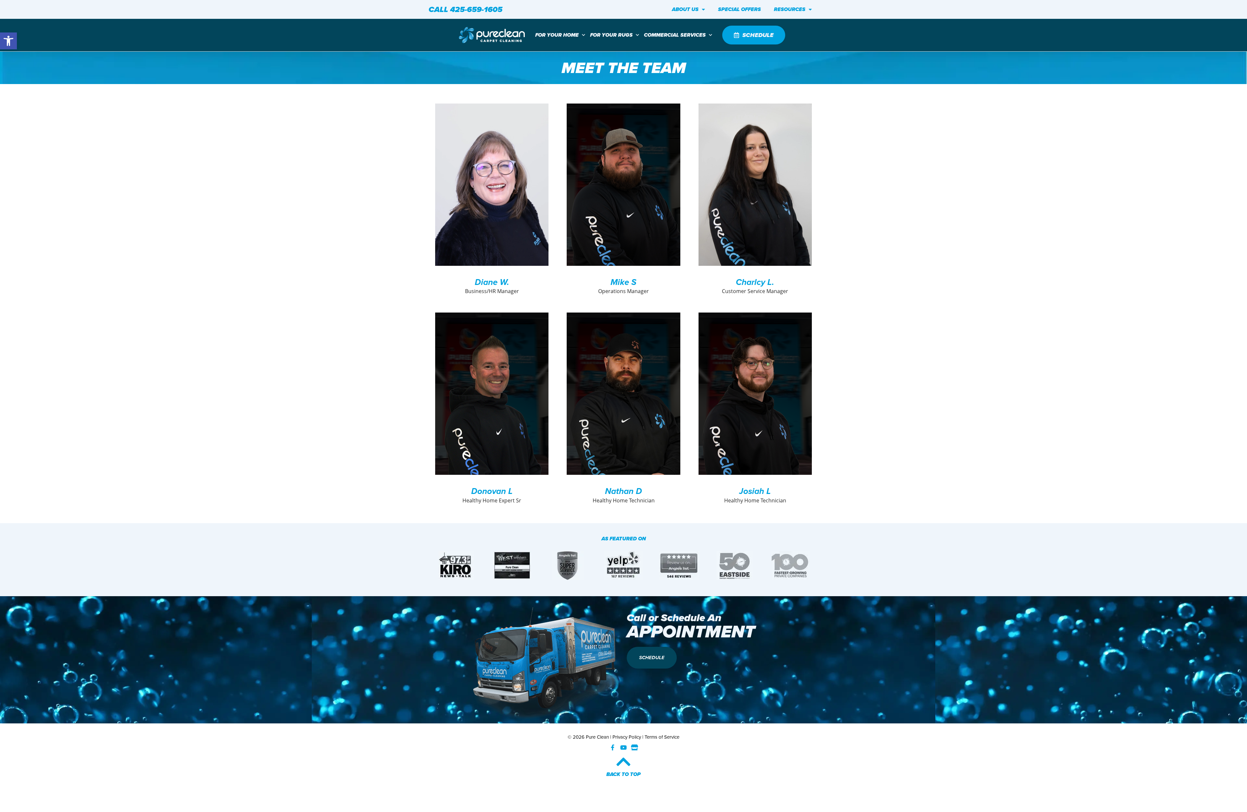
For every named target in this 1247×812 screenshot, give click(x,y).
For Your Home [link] (557, 35)
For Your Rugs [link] (611, 35)
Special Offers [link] (739, 9)
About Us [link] (685, 9)
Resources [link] (789, 9)
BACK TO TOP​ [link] (623, 774)
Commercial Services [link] (675, 35)
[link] (8, 40)
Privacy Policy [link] (626, 737)
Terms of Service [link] (662, 737)
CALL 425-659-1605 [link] (465, 9)
